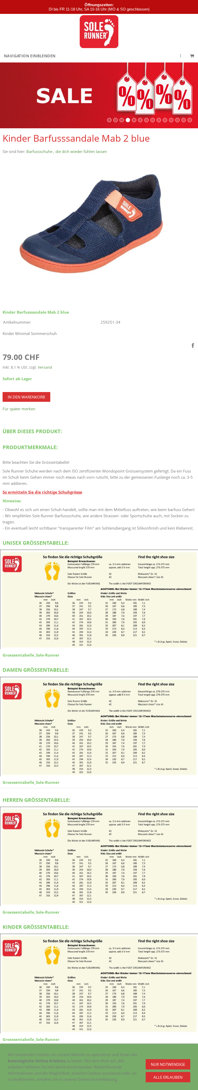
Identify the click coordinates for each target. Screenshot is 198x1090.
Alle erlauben (168, 1077)
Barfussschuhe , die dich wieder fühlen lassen (66, 151)
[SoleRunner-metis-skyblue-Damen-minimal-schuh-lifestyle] (115, 120)
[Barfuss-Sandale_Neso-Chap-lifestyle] (122, 120)
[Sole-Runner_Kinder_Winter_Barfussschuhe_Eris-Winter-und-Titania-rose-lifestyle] (190, 120)
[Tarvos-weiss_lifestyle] (134, 120)
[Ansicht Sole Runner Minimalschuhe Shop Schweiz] (159, 120)
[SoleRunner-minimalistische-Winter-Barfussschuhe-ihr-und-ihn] (165, 120)
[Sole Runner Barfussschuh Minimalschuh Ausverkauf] (128, 120)
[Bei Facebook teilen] (192, 345)
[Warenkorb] (192, 55)
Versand (45, 367)
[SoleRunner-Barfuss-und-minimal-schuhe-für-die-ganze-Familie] (146, 120)
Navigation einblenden (29, 55)
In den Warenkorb (26, 396)
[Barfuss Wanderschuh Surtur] (171, 120)
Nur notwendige (168, 1064)
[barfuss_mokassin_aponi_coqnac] (183, 120)
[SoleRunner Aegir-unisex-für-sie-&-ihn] (109, 120)
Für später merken (19, 408)
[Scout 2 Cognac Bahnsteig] (177, 120)
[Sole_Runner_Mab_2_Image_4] (140, 120)
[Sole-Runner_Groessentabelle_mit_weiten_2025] (99, 599)
